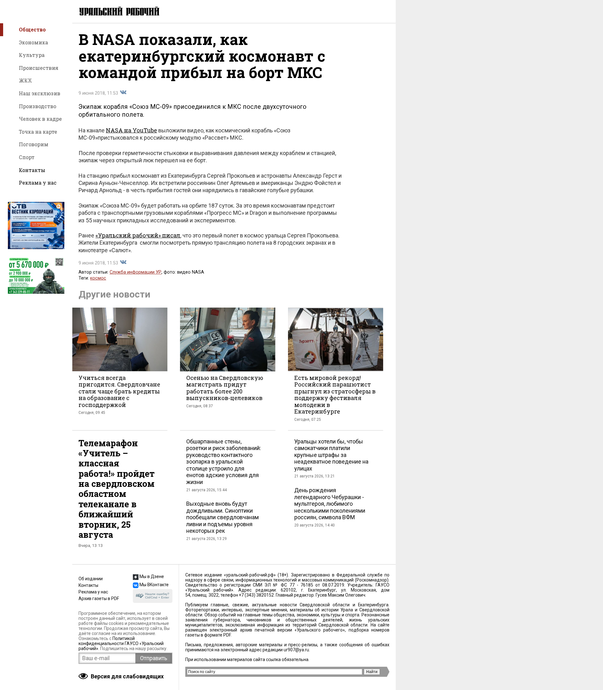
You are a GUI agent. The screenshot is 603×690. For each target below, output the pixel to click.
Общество (32, 29)
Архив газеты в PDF (99, 598)
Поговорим (33, 144)
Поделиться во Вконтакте (123, 92)
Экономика (33, 42)
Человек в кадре (40, 118)
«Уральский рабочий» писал (137, 235)
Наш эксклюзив (39, 93)
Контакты (32, 170)
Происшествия (38, 67)
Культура (32, 55)
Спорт (27, 157)
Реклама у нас (38, 182)
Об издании (91, 578)
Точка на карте (38, 131)
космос (98, 278)
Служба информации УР (135, 272)
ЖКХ (25, 80)
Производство (37, 106)
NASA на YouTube (131, 130)
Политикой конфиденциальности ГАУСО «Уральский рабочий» (121, 643)
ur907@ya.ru (296, 649)
